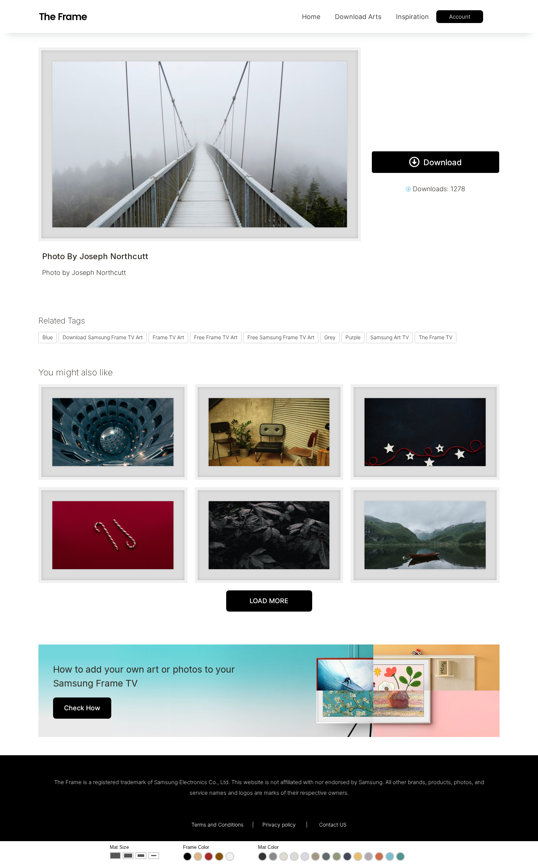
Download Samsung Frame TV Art (103, 337)
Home (311, 16)
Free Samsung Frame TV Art (280, 337)
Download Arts (358, 16)
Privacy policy (279, 824)
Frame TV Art (168, 337)
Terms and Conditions (217, 824)
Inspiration (412, 16)
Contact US (333, 824)
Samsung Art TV (389, 337)
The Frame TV (435, 337)
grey (330, 337)
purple (352, 337)
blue (47, 337)
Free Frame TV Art (216, 337)
